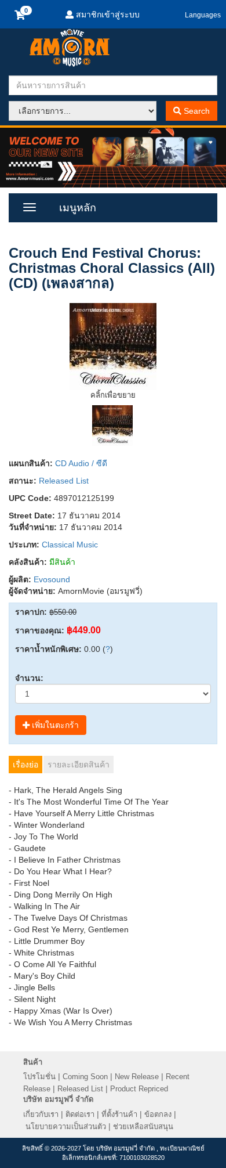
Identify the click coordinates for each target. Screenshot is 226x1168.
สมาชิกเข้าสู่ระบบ (107, 14)
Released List (64, 480)
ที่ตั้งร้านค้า (119, 1114)
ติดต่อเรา (79, 1114)
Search (195, 111)
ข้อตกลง (158, 1114)
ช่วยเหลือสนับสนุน (143, 1126)
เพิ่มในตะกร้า (54, 725)
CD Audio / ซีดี (81, 463)
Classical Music (70, 544)
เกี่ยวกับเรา (41, 1114)
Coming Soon (85, 1076)
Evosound (52, 579)
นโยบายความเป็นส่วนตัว (65, 1126)
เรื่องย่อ (25, 764)
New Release (137, 1076)
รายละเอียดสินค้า (79, 764)
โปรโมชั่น (39, 1076)
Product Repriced (139, 1088)
